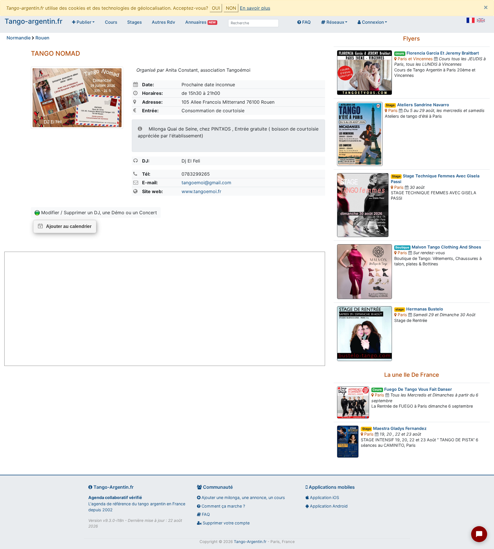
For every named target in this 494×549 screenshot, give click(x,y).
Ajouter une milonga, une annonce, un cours (242, 497)
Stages (134, 22)
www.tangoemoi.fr (201, 191)
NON (231, 8)
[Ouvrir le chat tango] (479, 534)
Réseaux (334, 22)
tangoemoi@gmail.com (206, 182)
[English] (481, 20)
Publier (83, 22)
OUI (216, 8)
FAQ (306, 22)
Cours (111, 22)
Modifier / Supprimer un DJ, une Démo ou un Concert (98, 212)
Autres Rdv (163, 22)
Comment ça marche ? (222, 506)
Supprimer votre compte (226, 522)
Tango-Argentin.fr (250, 541)
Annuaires (200, 22)
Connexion (372, 22)
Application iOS (324, 497)
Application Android (328, 506)
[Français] (471, 20)
